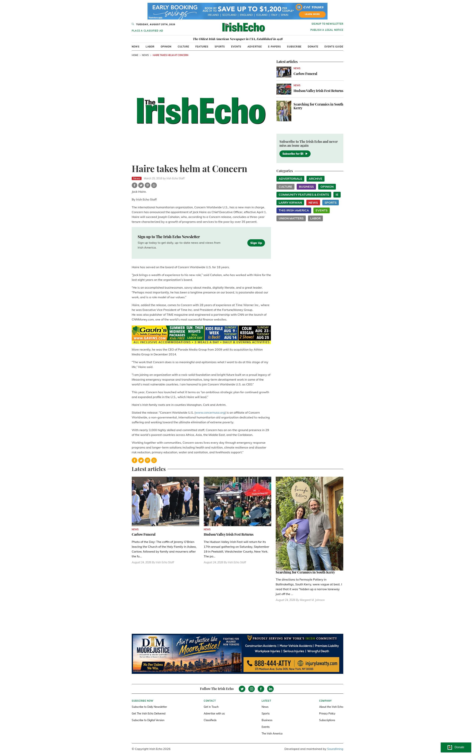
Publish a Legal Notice (326, 30)
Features (202, 46)
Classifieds (210, 720)
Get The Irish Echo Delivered (148, 713)
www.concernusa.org (210, 412)
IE (337, 194)
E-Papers (274, 46)
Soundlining (335, 749)
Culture (183, 46)
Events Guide (334, 46)
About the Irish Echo (331, 707)
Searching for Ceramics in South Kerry (318, 106)
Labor (150, 46)
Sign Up (256, 243)
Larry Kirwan (290, 202)
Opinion (166, 46)
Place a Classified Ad (147, 30)
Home (135, 55)
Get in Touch (211, 707)
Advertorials (290, 178)
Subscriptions (327, 720)
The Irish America (272, 733)
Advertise (255, 46)
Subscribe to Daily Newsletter (149, 707)
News (136, 46)
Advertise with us (214, 713)
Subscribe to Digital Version (148, 720)
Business (306, 186)
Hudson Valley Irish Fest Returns (318, 90)
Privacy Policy (327, 713)
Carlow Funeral (305, 73)
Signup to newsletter (327, 23)
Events (236, 46)
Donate (313, 46)
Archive (315, 178)
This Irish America (294, 210)
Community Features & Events (304, 194)
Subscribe (294, 46)
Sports (220, 46)
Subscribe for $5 (292, 153)
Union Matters (291, 218)
